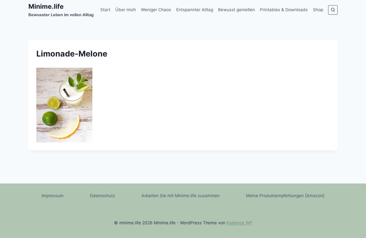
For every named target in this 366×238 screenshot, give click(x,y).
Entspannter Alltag (194, 9)
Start (105, 9)
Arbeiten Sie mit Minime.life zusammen (180, 195)
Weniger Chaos (156, 9)
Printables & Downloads (284, 9)
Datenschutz (102, 195)
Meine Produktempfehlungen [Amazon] (285, 195)
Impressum (52, 195)
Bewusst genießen (236, 9)
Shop (318, 9)
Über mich (125, 9)
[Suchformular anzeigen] (333, 10)
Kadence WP (239, 222)
